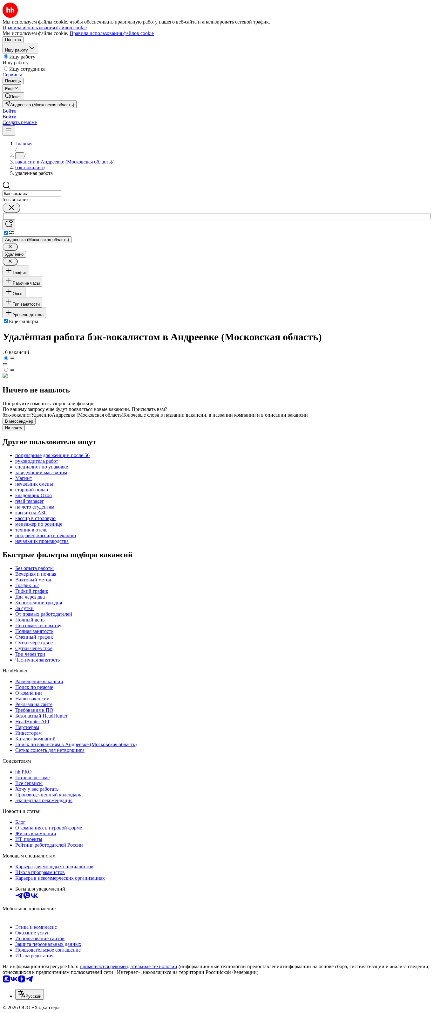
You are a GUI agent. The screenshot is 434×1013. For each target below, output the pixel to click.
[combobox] (32, 193)
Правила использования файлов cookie (112, 33)
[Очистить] (11, 208)
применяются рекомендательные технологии (128, 966)
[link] (13, 96)
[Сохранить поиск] (9, 224)
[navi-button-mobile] (9, 130)
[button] (10, 111)
